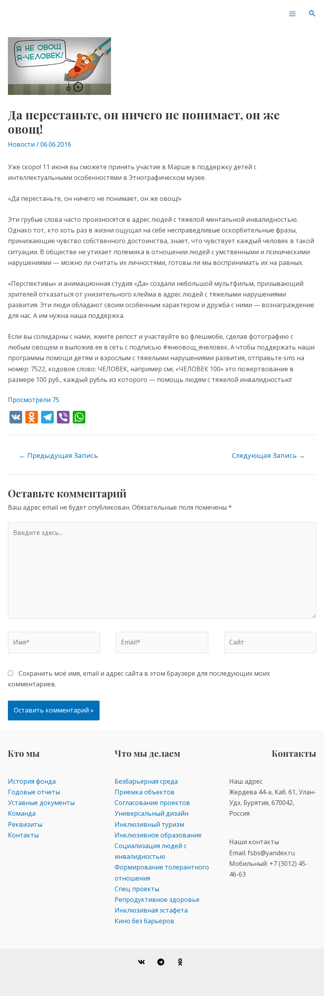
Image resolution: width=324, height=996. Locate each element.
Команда (22, 813)
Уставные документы (41, 802)
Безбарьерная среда (146, 781)
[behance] (181, 962)
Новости (21, 144)
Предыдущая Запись (58, 455)
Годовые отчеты (34, 792)
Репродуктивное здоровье (157, 899)
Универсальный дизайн (151, 813)
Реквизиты (25, 824)
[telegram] (162, 962)
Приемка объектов (145, 792)
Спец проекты (137, 888)
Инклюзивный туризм (149, 824)
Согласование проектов (152, 802)
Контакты (23, 835)
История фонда (32, 781)
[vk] (143, 962)
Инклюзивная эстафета (151, 910)
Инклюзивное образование (158, 835)
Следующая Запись (268, 455)
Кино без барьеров (144, 921)
